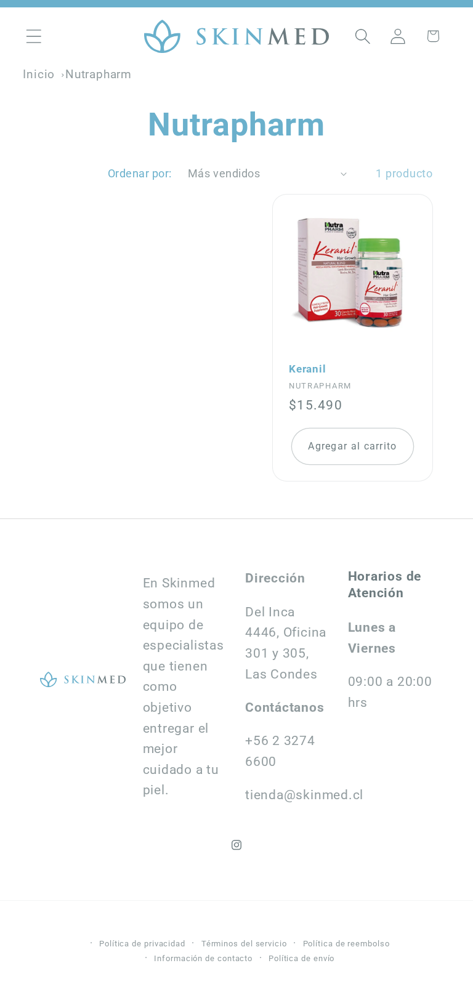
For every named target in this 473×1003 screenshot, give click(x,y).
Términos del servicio (244, 943)
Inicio (39, 74)
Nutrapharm (98, 74)
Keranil (307, 369)
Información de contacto (203, 958)
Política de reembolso (346, 943)
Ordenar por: (140, 173)
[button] (33, 36)
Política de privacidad (142, 943)
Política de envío (301, 958)
